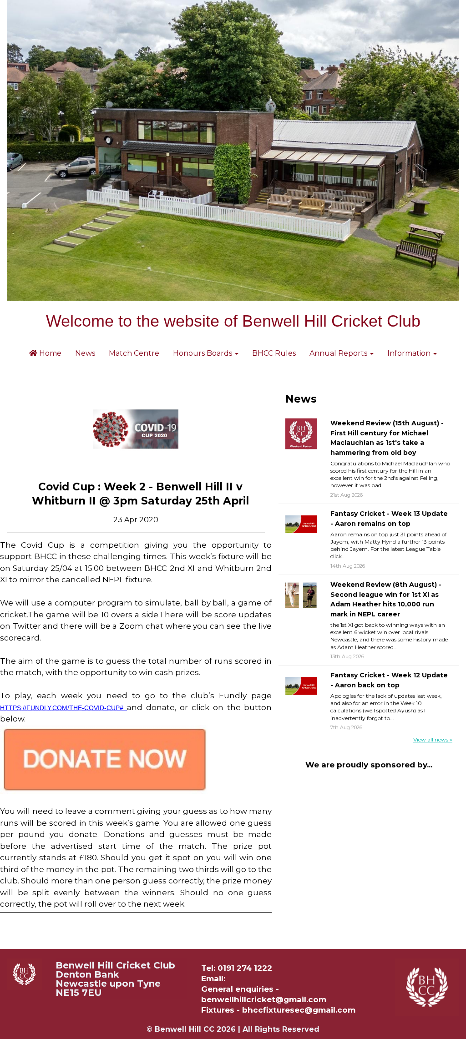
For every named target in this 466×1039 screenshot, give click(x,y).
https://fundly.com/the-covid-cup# (63, 707)
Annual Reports (339, 353)
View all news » (432, 739)
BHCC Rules (274, 353)
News (85, 353)
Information (409, 353)
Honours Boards (203, 353)
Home (49, 353)
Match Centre (134, 353)
